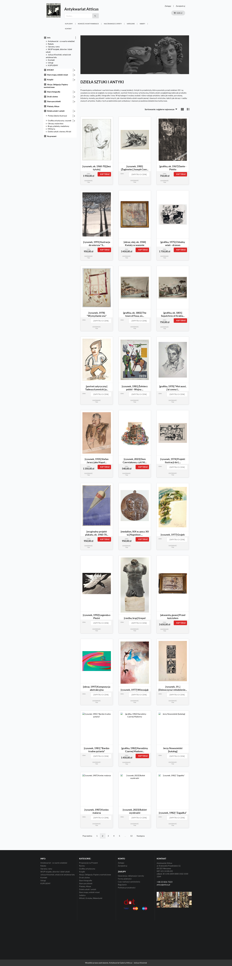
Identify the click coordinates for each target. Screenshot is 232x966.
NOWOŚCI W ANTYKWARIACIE (88, 24)
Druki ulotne (52, 96)
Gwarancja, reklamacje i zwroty (131, 876)
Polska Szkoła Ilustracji (57, 116)
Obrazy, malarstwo (55, 123)
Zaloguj (168, 6)
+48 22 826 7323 (164, 882)
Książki (50, 79)
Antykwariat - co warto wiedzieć (61, 41)
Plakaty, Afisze (53, 106)
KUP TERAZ (105, 174)
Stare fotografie (53, 92)
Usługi (50, 62)
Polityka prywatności (126, 887)
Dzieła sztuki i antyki (56, 111)
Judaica (82, 895)
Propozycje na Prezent (88, 863)
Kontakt (68, 28)
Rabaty (142, 24)
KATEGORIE (131, 24)
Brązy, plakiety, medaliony (58, 126)
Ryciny (82, 866)
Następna (141, 836)
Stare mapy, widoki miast (57, 75)
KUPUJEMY (69, 24)
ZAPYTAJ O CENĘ (139, 174)
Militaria (51, 129)
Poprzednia (87, 836)
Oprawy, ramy (54, 46)
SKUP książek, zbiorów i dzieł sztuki (55, 871)
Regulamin (122, 884)
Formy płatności (125, 879)
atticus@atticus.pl (163, 884)
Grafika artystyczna (87, 869)
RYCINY (50, 70)
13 (131, 836)
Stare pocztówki (54, 101)
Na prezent (51, 136)
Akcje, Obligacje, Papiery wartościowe (95, 874)
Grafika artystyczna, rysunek (59, 120)
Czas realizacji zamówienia (129, 882)
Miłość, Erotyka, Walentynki (90, 898)
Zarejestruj (180, 6)
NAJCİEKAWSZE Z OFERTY (113, 24)
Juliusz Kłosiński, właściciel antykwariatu (57, 874)
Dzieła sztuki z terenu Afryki (59, 131)
